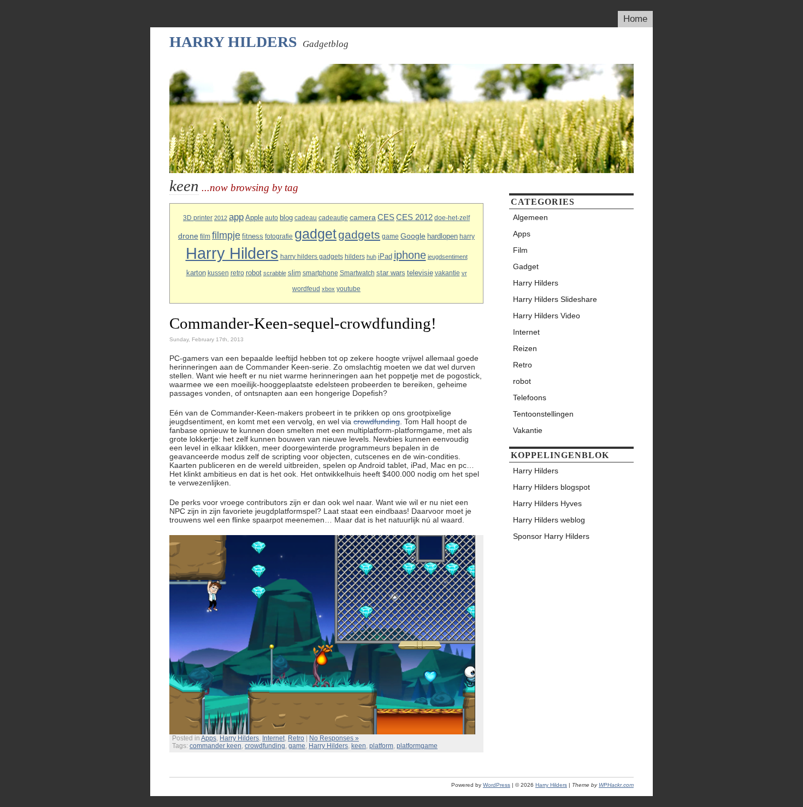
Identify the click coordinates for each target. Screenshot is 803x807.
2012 (220, 218)
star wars (390, 273)
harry (467, 236)
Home (635, 19)
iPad (385, 256)
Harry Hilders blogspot (551, 487)
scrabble (274, 273)
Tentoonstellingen (543, 414)
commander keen (215, 746)
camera (363, 217)
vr (464, 273)
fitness (252, 236)
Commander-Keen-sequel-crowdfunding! (302, 323)
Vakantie (527, 430)
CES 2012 (414, 217)
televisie (420, 273)
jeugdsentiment (448, 256)
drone (188, 236)
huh (371, 256)
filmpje (226, 235)
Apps (208, 738)
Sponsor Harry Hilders (551, 536)
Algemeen (530, 217)
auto (271, 218)
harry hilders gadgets (311, 256)
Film (520, 250)
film (205, 236)
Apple (254, 217)
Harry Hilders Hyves (547, 503)
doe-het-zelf (452, 218)
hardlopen (442, 236)
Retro (296, 738)
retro (237, 273)
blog (286, 217)
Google (413, 236)
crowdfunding (376, 421)
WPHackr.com (616, 785)
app (236, 217)
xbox (328, 289)
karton (196, 273)
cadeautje (333, 218)
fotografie (279, 236)
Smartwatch (357, 273)
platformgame (417, 746)
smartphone (320, 273)
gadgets (359, 234)
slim (294, 273)
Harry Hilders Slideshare (555, 299)
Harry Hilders (233, 41)
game (390, 236)
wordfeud (306, 289)
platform (381, 746)
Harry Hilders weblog (549, 519)
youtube (348, 289)
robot (254, 273)
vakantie (447, 273)
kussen (218, 273)
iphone (410, 255)
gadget (315, 233)
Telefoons (529, 397)
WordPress (496, 785)
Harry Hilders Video (546, 315)
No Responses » (334, 738)
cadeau (305, 218)
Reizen (525, 348)
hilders (355, 256)
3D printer (197, 218)
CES (385, 217)
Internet (273, 738)
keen (358, 746)
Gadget (526, 266)
